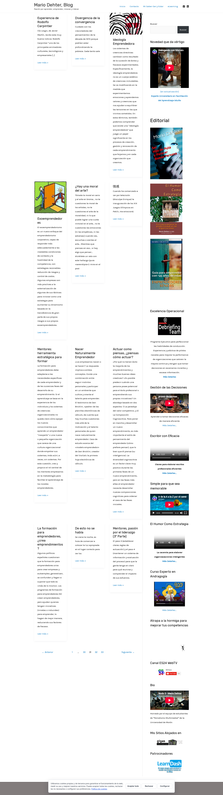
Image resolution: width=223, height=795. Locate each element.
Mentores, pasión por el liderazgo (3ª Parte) (125, 532)
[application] (169, 504)
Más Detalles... (169, 473)
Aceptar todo (133, 786)
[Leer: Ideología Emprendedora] (126, 23)
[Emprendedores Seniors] (166, 264)
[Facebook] (184, 6)
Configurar (165, 786)
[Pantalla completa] (185, 513)
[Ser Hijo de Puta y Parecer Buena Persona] (166, 153)
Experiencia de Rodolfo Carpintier (48, 22)
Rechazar (149, 786)
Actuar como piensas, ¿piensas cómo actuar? (126, 353)
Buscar (153, 24)
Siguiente (127, 652)
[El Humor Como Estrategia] (166, 209)
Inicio (122, 6)
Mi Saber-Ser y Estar (153, 6)
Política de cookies (99, 789)
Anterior (47, 652)
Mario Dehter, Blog (53, 5)
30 (84, 652)
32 (96, 652)
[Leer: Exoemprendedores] (50, 197)
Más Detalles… (169, 425)
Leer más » (42, 62)
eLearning (173, 6)
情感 (116, 186)
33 (102, 652)
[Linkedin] (188, 6)
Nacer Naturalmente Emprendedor (85, 353)
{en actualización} (169, 96)
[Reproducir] (153, 513)
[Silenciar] (181, 513)
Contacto (134, 6)
